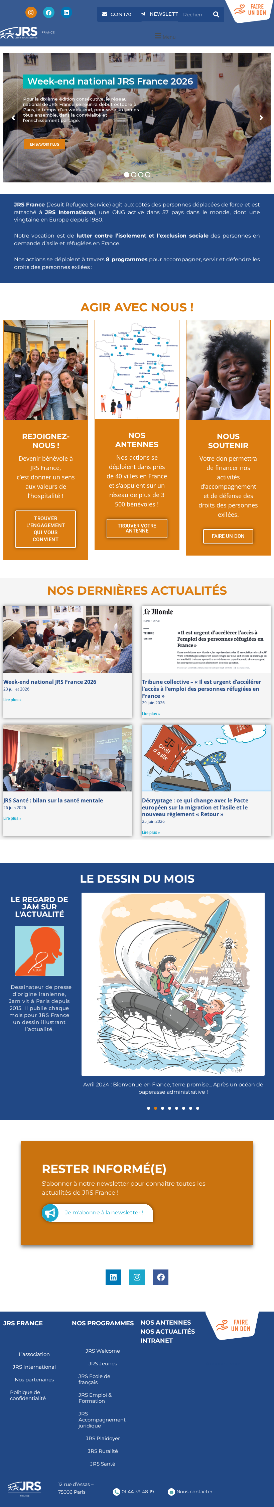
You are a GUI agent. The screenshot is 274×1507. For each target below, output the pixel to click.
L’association (34, 1354)
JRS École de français (94, 1379)
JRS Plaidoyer (103, 1438)
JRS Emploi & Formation (95, 1398)
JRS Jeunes (103, 1363)
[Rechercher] (216, 14)
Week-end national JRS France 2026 (49, 682)
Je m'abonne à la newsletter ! (104, 1212)
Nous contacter (194, 1491)
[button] (164, 36)
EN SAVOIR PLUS (44, 144)
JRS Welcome (103, 1351)
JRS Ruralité (103, 1451)
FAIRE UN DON (228, 536)
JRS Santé (102, 1464)
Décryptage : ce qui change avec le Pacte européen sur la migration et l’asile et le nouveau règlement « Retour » (195, 807)
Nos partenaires (34, 1379)
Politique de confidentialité (28, 1395)
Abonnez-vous (223, 1363)
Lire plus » (12, 700)
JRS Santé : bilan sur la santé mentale (53, 800)
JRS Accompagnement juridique (102, 1419)
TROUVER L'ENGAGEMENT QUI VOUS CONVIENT (45, 529)
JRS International (34, 1367)
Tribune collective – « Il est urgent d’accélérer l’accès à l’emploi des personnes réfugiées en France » (201, 689)
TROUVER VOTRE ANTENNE (137, 528)
